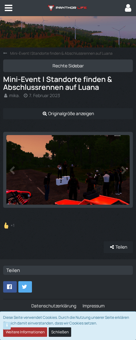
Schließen (60, 332)
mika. (14, 95)
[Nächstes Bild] (123, 170)
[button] (8, 8)
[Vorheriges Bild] (12, 170)
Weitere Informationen (25, 332)
